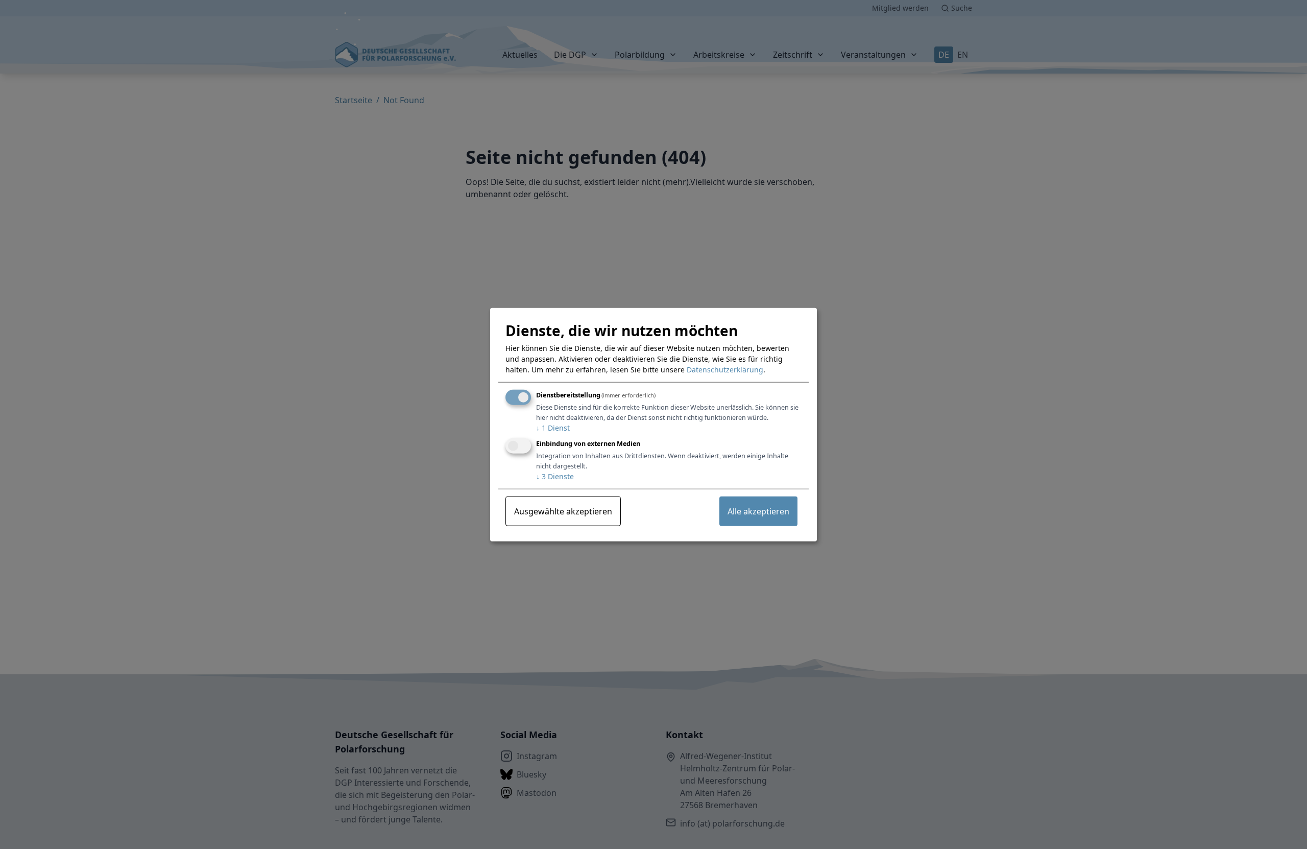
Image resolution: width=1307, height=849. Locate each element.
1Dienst (553, 428)
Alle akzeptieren (758, 510)
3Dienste (555, 476)
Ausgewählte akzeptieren (563, 510)
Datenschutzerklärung (725, 369)
